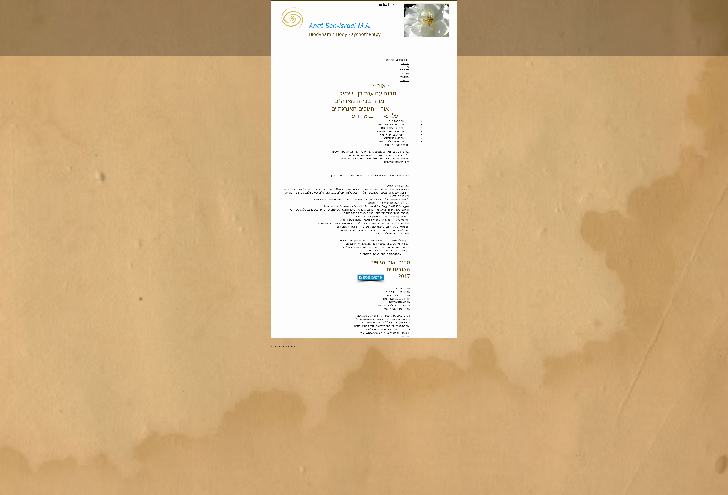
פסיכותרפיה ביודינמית (397, 60)
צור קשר (404, 80)
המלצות (404, 77)
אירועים (405, 63)
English (383, 4)
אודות (406, 66)
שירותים (404, 73)
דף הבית (404, 70)
